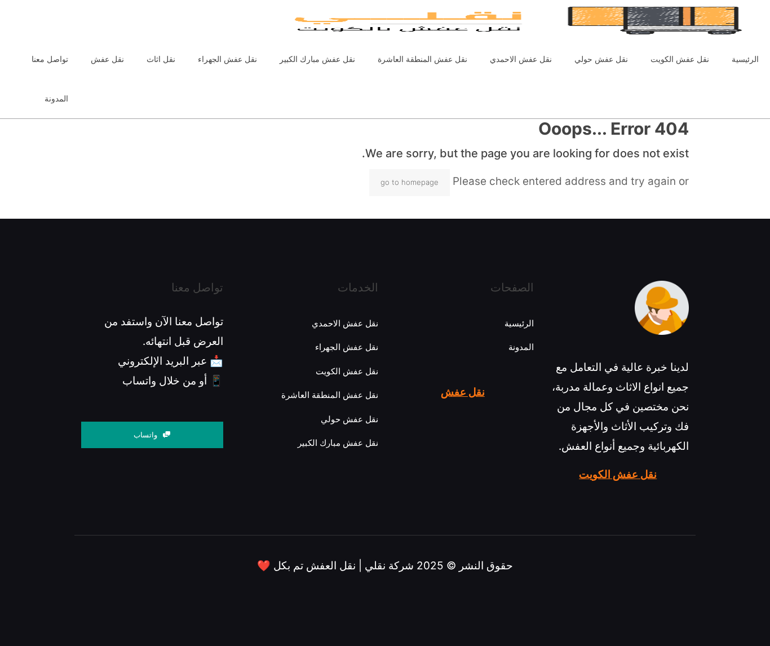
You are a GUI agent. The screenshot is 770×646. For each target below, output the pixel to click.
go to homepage (409, 182)
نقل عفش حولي (349, 419)
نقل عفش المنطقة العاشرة (329, 395)
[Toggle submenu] (161, 82)
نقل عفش (463, 392)
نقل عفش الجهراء (346, 347)
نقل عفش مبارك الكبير (338, 442)
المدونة (521, 347)
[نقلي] (379, 19)
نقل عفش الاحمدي (345, 323)
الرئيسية (519, 323)
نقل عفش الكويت (618, 474)
